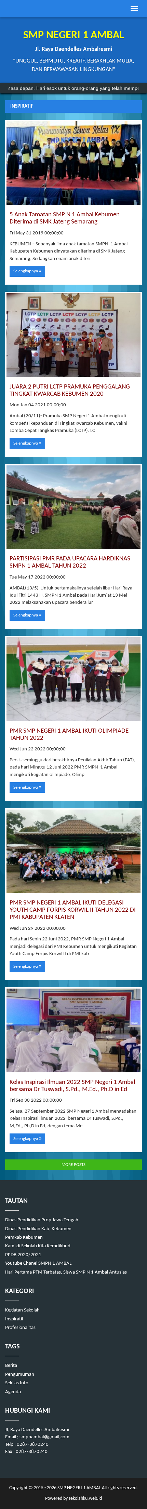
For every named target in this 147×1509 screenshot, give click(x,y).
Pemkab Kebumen (24, 1237)
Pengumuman (19, 1374)
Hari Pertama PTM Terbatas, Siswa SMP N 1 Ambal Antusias (66, 1272)
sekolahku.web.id (85, 1498)
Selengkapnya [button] (26, 271)
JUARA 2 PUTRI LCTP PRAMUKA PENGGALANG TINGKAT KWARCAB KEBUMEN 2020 (70, 390)
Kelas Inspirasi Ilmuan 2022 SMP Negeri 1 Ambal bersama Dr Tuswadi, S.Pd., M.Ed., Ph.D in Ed (72, 1086)
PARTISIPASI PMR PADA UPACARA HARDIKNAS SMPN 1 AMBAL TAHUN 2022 (70, 562)
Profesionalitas (20, 1327)
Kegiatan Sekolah (22, 1310)
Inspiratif (14, 1319)
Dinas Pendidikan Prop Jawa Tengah (41, 1220)
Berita (11, 1365)
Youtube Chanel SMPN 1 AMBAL (38, 1263)
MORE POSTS (73, 1165)
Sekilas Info (16, 1383)
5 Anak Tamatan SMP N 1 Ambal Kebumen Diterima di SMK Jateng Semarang (65, 218)
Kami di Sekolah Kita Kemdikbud (37, 1246)
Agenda (13, 1392)
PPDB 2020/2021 (23, 1255)
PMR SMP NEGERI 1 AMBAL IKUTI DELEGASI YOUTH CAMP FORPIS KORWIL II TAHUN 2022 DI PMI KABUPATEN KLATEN (73, 910)
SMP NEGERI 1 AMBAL (78, 1488)
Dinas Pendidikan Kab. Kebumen (38, 1229)
